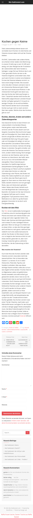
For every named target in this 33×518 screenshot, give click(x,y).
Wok (6, 211)
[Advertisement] (16, 21)
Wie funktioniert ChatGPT (12, 448)
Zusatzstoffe (24, 329)
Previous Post (10, 341)
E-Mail (4, 397)
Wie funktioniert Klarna (11, 445)
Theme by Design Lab (20, 510)
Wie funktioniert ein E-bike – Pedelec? (16, 459)
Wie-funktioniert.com (16, 2)
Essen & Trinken (13, 327)
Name (4, 389)
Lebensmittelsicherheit (13, 329)
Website (4, 405)
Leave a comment (7, 331)
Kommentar (6, 365)
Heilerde (22, 316)
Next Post (22, 341)
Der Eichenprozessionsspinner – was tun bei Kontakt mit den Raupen (16, 480)
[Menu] (2, 2)
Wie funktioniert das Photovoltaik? (15, 456)
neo (15, 45)
